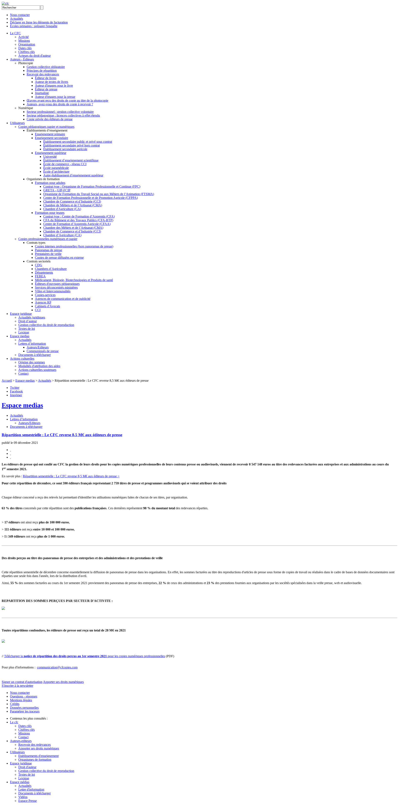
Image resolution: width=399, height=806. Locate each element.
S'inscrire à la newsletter (17, 685)
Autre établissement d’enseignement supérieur (73, 175)
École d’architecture (56, 171)
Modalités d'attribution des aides (39, 366)
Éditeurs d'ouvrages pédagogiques (57, 283)
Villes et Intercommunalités (52, 291)
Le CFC (15, 33)
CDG (38, 265)
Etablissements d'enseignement (38, 756)
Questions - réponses (23, 696)
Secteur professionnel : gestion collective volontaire (60, 111)
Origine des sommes (31, 362)
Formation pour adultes (50, 183)
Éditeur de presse (46, 89)
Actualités (16, 18)
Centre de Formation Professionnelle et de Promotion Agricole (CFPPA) (90, 197)
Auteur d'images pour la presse (55, 96)
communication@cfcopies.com (57, 667)
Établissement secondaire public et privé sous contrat (77, 141)
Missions (24, 40)
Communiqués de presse (43, 351)
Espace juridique (21, 313)
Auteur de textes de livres (51, 82)
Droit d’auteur (27, 321)
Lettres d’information (32, 343)
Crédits (14, 704)
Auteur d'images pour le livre (54, 85)
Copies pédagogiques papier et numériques (46, 126)
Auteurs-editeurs (21, 741)
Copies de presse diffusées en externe (59, 257)
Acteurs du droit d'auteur (34, 55)
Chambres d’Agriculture (51, 269)
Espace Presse (27, 800)
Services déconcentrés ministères (56, 287)
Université (50, 156)
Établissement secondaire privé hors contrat (71, 145)
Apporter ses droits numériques (63, 682)
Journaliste (42, 93)
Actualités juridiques (31, 317)
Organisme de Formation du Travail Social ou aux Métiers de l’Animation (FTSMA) (98, 194)
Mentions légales (21, 700)
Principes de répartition (42, 70)
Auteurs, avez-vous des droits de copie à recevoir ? (60, 104)
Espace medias (19, 336)
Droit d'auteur (27, 767)
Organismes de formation (34, 759)
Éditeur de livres (45, 78)
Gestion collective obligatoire (46, 67)
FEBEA (40, 276)
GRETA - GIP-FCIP (56, 190)
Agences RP (43, 302)
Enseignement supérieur (50, 153)
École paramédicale (56, 168)
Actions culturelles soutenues (37, 370)
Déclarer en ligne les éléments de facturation (39, 22)
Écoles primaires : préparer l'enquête (33, 26)
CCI (38, 310)
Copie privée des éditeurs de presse (50, 119)
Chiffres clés (26, 52)
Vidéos (22, 797)
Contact (23, 373)
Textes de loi (26, 328)
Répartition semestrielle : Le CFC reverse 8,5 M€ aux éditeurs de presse (62, 435)
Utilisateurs (17, 123)
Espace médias (19, 782)
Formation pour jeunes (49, 212)
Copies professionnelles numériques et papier (47, 239)
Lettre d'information (31, 789)
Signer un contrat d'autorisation (22, 682)
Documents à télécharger (34, 355)
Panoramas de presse (48, 250)
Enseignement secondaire (51, 138)
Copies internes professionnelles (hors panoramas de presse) (74, 246)
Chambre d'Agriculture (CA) (62, 209)
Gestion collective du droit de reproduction (46, 325)
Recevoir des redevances (43, 74)
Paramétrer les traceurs (24, 711)
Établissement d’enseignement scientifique (71, 160)
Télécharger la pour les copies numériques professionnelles (84, 656)
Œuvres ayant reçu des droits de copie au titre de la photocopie (67, 100)
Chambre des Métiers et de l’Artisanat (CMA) (73, 227)
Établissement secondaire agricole (65, 149)
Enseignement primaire (50, 134)
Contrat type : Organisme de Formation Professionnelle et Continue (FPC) (91, 186)
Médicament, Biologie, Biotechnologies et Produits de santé (74, 280)
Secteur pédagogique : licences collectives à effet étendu (63, 115)
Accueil (7, 380)
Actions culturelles (22, 358)
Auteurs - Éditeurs (22, 59)
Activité (23, 37)
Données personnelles (24, 707)
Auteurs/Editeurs (38, 347)
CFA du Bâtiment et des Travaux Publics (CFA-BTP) (78, 220)
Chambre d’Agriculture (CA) (62, 235)
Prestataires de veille (48, 254)
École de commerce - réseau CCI (64, 164)
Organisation (26, 44)
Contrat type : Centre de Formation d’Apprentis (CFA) (79, 216)
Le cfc (14, 722)
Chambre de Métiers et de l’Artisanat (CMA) (72, 205)
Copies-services (45, 295)
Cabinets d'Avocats (47, 306)
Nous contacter (20, 15)
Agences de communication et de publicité (62, 298)
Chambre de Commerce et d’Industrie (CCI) (72, 201)
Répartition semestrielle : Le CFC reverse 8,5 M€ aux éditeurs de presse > (71, 476)
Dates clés (25, 48)
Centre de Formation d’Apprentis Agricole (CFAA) (77, 224)
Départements (44, 272)
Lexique (23, 332)
